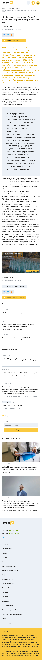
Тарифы (4, 618)
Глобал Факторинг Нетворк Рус (9, 378)
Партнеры (5, 596)
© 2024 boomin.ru (7, 631)
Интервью (4, 396)
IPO (3, 364)
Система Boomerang (9, 588)
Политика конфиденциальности (12, 614)
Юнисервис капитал (8, 29)
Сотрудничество (8, 605)
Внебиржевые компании (10, 570)
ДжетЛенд (7, 364)
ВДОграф (8, 408)
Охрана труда (7, 623)
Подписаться (21, 430)
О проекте (5, 601)
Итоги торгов (6, 402)
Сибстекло (18, 29)
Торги (3, 408)
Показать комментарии (15, 286)
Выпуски (5, 592)
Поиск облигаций (8, 583)
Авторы (4, 553)
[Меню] (38, 3)
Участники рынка (7, 579)
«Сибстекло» (11, 120)
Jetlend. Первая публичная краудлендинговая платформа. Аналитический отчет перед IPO (19, 360)
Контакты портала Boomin (11, 610)
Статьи (4, 557)
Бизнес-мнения (7, 549)
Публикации (11, 8)
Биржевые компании (9, 566)
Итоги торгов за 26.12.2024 (12, 405)
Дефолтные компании (9, 575)
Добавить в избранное (15, 40)
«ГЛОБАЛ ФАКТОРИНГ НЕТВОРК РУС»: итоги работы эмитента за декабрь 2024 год (21, 374)
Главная (3, 8)
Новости (18, 8)
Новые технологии (16, 408)
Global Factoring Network (25, 378)
